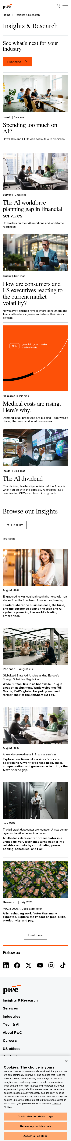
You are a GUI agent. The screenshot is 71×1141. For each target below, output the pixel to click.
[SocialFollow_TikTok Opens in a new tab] (63, 966)
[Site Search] (58, 6)
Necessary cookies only (35, 1126)
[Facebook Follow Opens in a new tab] (17, 966)
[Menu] (65, 5)
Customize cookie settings (35, 1116)
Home (6, 14)
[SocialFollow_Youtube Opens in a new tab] (40, 966)
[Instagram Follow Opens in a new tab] (51, 966)
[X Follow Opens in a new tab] (29, 966)
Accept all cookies (35, 1135)
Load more (35, 935)
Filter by (17, 524)
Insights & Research (28, 14)
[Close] (66, 1061)
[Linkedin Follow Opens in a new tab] (6, 966)
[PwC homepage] (7, 5)
